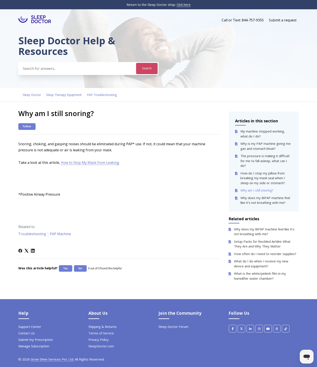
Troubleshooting (32, 233)
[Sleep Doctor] (34, 22)
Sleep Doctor (32, 95)
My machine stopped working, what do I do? (262, 133)
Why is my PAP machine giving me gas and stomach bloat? (265, 146)
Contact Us (26, 333)
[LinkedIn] (33, 251)
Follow (27, 126)
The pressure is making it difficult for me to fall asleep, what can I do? (265, 161)
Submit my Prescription (35, 339)
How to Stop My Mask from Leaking (90, 162)
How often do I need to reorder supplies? (265, 254)
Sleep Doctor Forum (173, 326)
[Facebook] (20, 251)
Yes (65, 268)
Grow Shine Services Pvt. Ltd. (52, 359)
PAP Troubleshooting (102, 95)
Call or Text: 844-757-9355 (243, 20)
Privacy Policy (98, 339)
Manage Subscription (33, 346)
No (80, 268)
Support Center (29, 326)
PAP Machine (60, 233)
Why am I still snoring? (256, 190)
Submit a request (283, 20)
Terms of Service (101, 333)
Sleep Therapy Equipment (64, 95)
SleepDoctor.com (101, 346)
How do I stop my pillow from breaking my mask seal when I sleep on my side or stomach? (262, 178)
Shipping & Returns (102, 326)
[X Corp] (26, 251)
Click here (184, 4)
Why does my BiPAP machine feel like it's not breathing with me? (265, 200)
